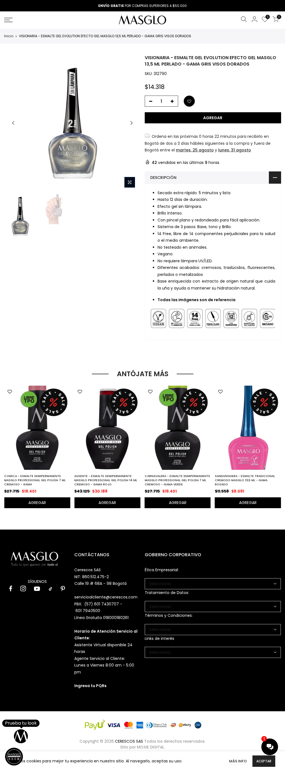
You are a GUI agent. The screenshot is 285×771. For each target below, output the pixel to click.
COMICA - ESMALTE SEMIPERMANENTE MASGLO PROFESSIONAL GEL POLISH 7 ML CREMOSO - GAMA (35, 480)
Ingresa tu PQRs (90, 685)
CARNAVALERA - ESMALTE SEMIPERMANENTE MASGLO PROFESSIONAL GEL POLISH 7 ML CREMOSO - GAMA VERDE (177, 480)
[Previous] (13, 122)
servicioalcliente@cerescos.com (105, 597)
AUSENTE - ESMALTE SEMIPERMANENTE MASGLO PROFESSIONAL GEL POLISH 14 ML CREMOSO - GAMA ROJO (105, 480)
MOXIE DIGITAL (150, 747)
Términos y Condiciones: (169, 615)
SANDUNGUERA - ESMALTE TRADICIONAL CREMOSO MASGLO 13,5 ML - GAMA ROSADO (245, 480)
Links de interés (159, 638)
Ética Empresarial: (162, 570)
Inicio (8, 36)
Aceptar (263, 761)
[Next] (131, 122)
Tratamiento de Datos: (167, 592)
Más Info (238, 761)
